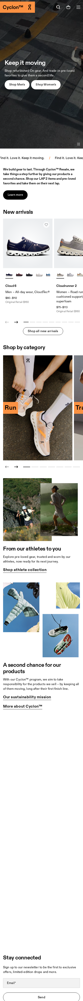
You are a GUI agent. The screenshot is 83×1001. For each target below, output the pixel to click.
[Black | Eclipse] (29, 274)
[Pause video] (78, 144)
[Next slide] (16, 322)
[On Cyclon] (21, 7)
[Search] (58, 7)
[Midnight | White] (9, 274)
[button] (17, 84)
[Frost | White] (70, 274)
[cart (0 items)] (68, 7)
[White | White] (39, 274)
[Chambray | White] (49, 274)
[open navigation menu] (78, 7)
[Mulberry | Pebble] (19, 274)
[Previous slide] (7, 467)
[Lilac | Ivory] (60, 274)
